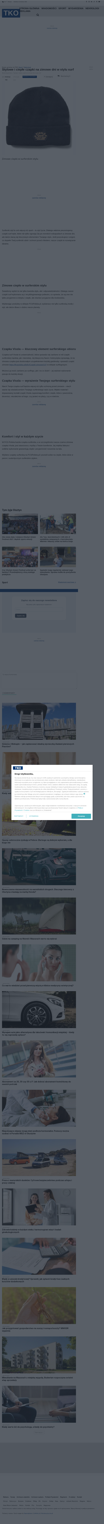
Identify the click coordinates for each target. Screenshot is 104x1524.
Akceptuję (81, 816)
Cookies (26, 810)
